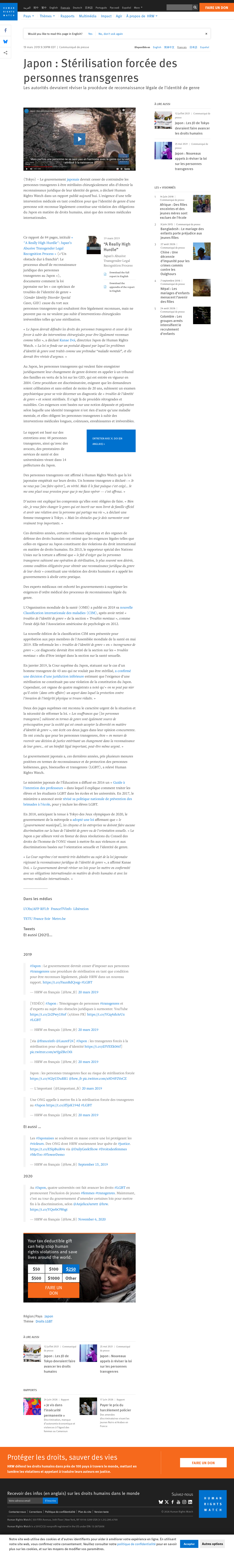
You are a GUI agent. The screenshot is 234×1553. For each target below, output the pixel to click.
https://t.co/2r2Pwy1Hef (48, 1014)
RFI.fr (44, 908)
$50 (36, 1269)
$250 (71, 1269)
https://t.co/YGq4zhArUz (106, 1014)
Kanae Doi (67, 340)
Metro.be (59, 918)
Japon (49, 1316)
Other (70, 1278)
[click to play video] (79, 139)
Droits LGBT (44, 1321)
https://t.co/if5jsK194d (63, 1105)
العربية (27, 7)
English (54, 7)
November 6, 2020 (92, 1219)
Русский (114, 7)
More (139, 7)
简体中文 (169, 47)
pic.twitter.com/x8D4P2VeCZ (105, 1078)
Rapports (68, 15)
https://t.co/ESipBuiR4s (47, 1149)
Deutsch (77, 7)
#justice (124, 1143)
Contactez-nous (17, 1511)
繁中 (44, 7)
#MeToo (36, 1154)
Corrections (35, 1511)
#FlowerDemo (54, 1154)
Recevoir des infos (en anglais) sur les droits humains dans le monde (73, 1493)
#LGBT (86, 982)
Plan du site (84, 1511)
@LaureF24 (64, 1040)
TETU (28, 918)
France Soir (41, 918)
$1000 (54, 1278)
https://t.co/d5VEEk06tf (103, 1046)
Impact (106, 15)
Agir (119, 15)
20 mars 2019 (88, 992)
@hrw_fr (75, 1078)
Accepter (189, 1544)
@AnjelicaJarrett (85, 1203)
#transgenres (39, 971)
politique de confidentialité (136, 1544)
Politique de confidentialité (60, 1511)
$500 (36, 1278)
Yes (90, 34)
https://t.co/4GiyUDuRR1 (49, 1078)
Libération (81, 908)
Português (101, 7)
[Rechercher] (195, 7)
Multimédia (88, 15)
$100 (53, 1269)
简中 (36, 7)
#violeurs (37, 1143)
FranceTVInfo (61, 908)
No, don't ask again (111, 34)
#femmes (88, 1193)
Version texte (101, 1511)
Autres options (212, 1543)
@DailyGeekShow (84, 1149)
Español (126, 7)
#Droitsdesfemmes (113, 1149)
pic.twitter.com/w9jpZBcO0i (51, 1051)
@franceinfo (46, 1040)
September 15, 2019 (93, 1164)
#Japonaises (45, 1138)
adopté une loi (83, 819)
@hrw (103, 1203)
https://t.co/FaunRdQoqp (61, 982)
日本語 (89, 7)
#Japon (35, 965)
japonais (73, 179)
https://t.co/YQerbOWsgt (49, 1209)
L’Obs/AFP (31, 908)
